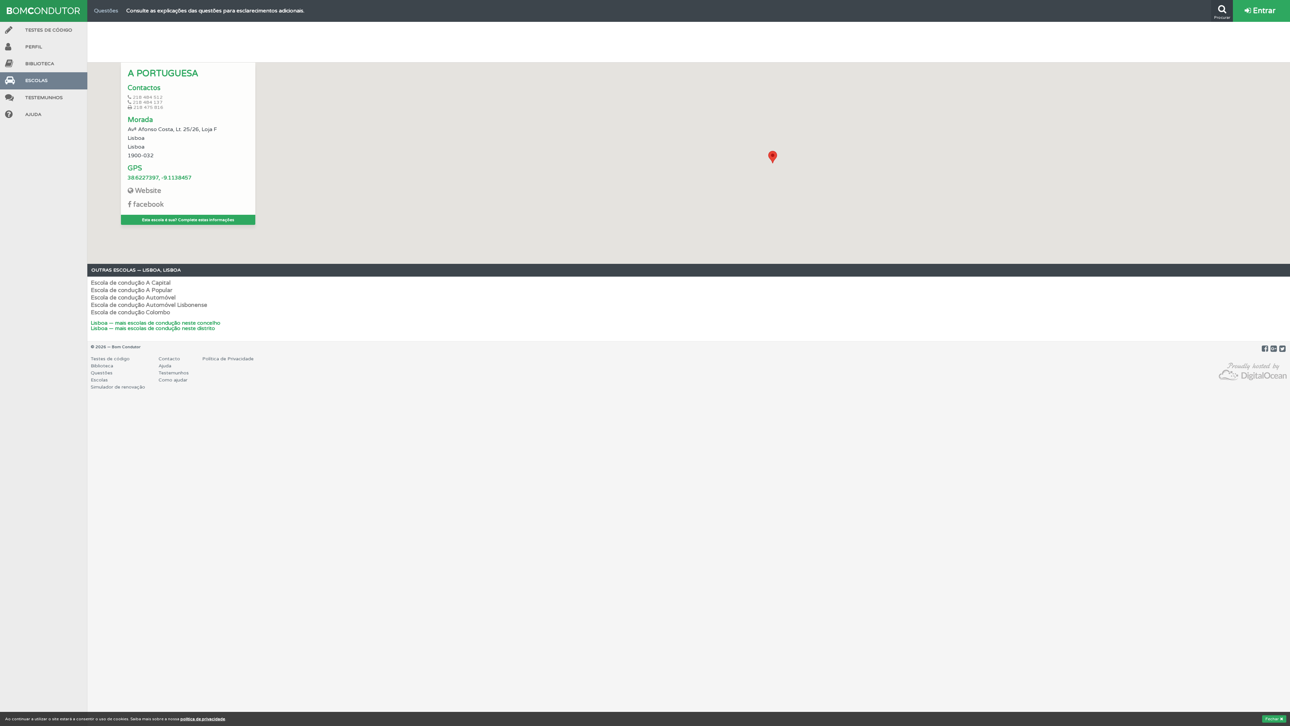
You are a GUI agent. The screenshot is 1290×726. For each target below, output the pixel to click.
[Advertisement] (688, 40)
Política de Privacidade (228, 359)
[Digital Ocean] (1253, 372)
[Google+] (1274, 349)
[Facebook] (1265, 349)
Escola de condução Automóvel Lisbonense (149, 305)
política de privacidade (202, 719)
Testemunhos (44, 97)
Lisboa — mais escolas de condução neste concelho (155, 323)
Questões (102, 373)
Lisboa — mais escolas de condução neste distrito (153, 328)
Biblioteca (39, 64)
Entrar (1263, 10)
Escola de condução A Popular (131, 290)
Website (148, 191)
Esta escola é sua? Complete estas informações (188, 219)
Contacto (169, 359)
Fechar (1272, 719)
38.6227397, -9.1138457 (159, 177)
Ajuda (33, 114)
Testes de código (110, 359)
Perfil (33, 47)
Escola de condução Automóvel (133, 297)
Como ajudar (173, 380)
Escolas (36, 80)
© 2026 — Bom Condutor (116, 347)
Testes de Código (48, 30)
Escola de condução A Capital (131, 282)
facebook (148, 205)
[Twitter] (1282, 349)
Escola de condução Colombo (130, 312)
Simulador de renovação (118, 387)
